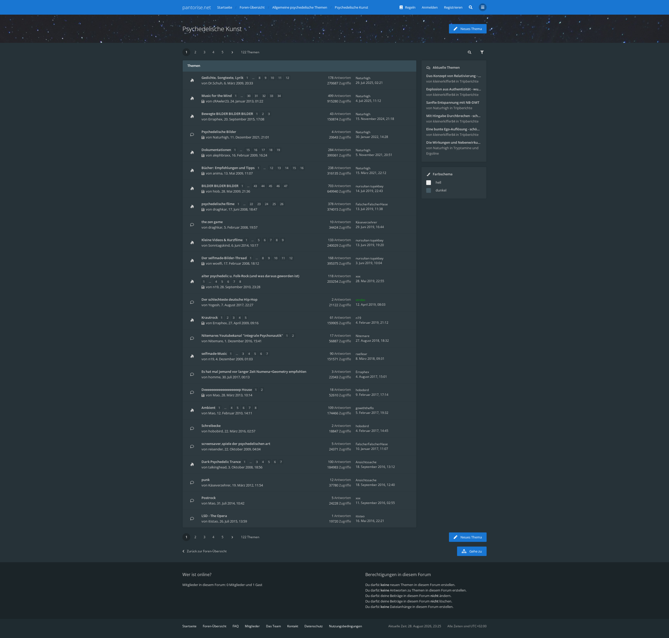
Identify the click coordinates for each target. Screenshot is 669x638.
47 (285, 186)
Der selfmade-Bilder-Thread (224, 258)
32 (264, 96)
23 (259, 204)
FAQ (236, 626)
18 (270, 150)
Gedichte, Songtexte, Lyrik (222, 77)
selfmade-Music (214, 353)
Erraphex (215, 119)
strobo (360, 300)
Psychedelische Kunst (212, 28)
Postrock (208, 497)
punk (205, 479)
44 (262, 186)
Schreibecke (211, 425)
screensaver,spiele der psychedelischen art (235, 443)
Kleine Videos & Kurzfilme (222, 239)
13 (279, 168)
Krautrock (209, 317)
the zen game (212, 221)
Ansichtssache (366, 462)
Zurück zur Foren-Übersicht (207, 551)
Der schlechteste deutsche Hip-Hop (229, 299)
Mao (216, 395)
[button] (232, 52)
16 (255, 150)
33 (271, 96)
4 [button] (213, 52)
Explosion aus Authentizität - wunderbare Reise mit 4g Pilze (454, 89)
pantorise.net (196, 7)
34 (279, 96)
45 (270, 186)
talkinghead (217, 467)
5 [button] (222, 52)
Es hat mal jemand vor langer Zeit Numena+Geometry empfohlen (253, 371)
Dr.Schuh (215, 83)
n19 (215, 287)
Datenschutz (313, 626)
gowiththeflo (365, 408)
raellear (361, 354)
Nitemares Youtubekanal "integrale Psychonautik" (242, 335)
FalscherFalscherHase (372, 204)
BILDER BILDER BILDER (219, 185)
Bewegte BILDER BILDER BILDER (227, 113)
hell (438, 182)
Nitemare (215, 341)
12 (287, 78)
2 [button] (195, 52)
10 (272, 78)
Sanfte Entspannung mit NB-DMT (452, 102)
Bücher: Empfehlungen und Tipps (228, 167)
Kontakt (292, 626)
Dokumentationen (216, 149)
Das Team (273, 626)
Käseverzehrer (366, 222)
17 (263, 150)
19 (278, 150)
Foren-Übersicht (214, 626)
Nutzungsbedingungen (345, 626)
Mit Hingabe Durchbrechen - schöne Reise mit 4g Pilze (454, 115)
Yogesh (214, 305)
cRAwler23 (221, 101)
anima (217, 173)
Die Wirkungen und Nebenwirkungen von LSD (454, 142)
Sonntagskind (219, 245)
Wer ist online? (196, 574)
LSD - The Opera (214, 515)
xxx (358, 276)
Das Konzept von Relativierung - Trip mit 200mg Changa (454, 75)
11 (279, 78)
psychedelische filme (217, 203)
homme (214, 377)
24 (266, 204)
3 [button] (204, 52)
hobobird (362, 390)
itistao (213, 521)
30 (248, 96)
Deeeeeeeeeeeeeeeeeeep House (226, 389)
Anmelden (430, 7)
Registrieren (453, 7)
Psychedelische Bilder (218, 131)
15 (248, 150)
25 (274, 204)
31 (256, 96)
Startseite (189, 626)
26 (281, 204)
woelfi (217, 263)
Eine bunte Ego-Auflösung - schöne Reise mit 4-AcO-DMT (454, 129)
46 (278, 186)
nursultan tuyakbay (369, 186)
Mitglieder (252, 626)
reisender (215, 449)
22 (251, 204)
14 (286, 168)
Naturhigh (363, 78)
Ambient (208, 407)
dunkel (441, 190)
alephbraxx (221, 155)
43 (255, 186)
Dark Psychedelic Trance (221, 461)
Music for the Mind (216, 95)
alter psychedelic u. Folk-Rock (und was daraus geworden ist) (250, 276)
